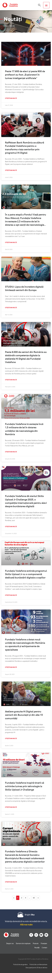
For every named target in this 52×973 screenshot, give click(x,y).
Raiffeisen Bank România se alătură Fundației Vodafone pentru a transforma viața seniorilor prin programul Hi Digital (24, 147)
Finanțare (44, 943)
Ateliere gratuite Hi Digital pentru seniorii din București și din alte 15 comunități (24, 715)
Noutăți (37, 948)
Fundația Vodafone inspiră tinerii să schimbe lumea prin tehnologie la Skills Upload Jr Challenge (24, 786)
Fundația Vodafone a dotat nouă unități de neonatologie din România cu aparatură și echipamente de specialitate (25, 644)
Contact (44, 948)
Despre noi (10, 943)
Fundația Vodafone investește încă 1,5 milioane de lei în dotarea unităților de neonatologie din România (24, 429)
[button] (39, 5)
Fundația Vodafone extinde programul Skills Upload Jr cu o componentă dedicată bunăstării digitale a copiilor (26, 574)
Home (6, 26)
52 (34, 897)
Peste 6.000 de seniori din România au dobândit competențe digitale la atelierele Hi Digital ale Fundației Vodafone (26, 357)
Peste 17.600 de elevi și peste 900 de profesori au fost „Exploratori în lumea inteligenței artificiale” (25, 75)
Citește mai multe (11, 98)
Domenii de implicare (23, 943)
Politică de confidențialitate (38, 964)
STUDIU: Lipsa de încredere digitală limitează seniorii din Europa (24, 288)
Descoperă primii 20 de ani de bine (36, 968)
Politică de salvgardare (20, 964)
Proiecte (35, 943)
